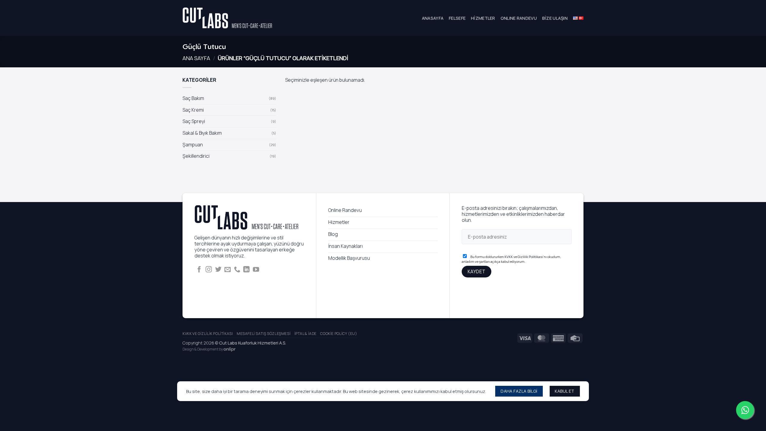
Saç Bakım (193, 98)
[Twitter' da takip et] (218, 269)
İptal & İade (305, 333)
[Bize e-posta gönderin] (227, 269)
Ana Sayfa (196, 58)
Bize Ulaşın (555, 18)
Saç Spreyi (194, 121)
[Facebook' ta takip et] (199, 269)
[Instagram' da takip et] (209, 269)
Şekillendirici (196, 156)
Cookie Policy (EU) (338, 333)
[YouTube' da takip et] (256, 269)
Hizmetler (483, 18)
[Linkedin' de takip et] (246, 269)
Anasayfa (432, 18)
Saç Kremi (193, 110)
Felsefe (457, 18)
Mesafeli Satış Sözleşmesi (264, 333)
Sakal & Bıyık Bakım (202, 133)
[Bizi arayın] (237, 269)
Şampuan (193, 144)
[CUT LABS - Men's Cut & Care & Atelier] (227, 18)
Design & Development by (203, 349)
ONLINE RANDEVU (519, 18)
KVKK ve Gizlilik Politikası (523, 256)
